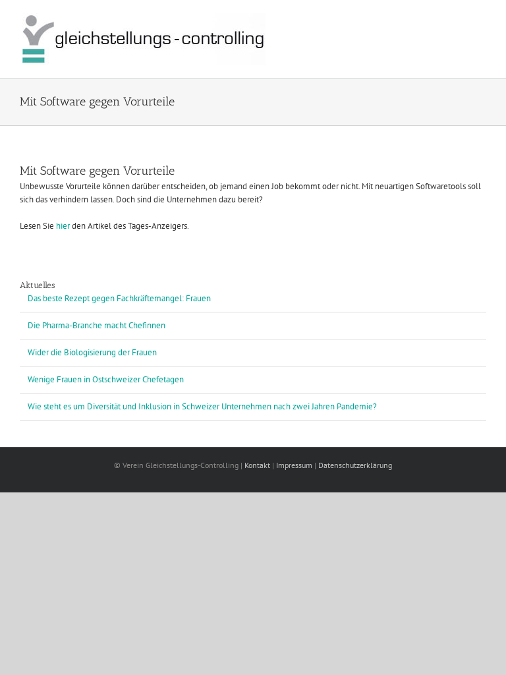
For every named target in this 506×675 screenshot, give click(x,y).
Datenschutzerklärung (355, 465)
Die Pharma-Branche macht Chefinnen (96, 325)
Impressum (294, 465)
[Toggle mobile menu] (481, 20)
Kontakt (257, 465)
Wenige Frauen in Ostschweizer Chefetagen (106, 379)
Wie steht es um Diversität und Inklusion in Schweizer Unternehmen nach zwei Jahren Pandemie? (202, 406)
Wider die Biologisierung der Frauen (92, 352)
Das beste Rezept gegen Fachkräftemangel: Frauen (119, 298)
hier (63, 225)
